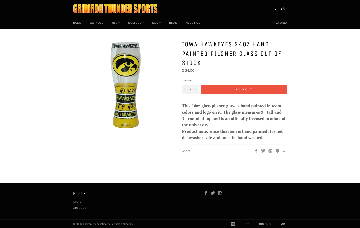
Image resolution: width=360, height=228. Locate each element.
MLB (155, 23)
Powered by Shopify (122, 224)
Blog (173, 23)
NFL (115, 23)
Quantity (187, 80)
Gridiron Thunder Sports (96, 224)
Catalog (97, 23)
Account (281, 23)
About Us (192, 23)
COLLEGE (135, 23)
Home (77, 23)
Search (78, 201)
